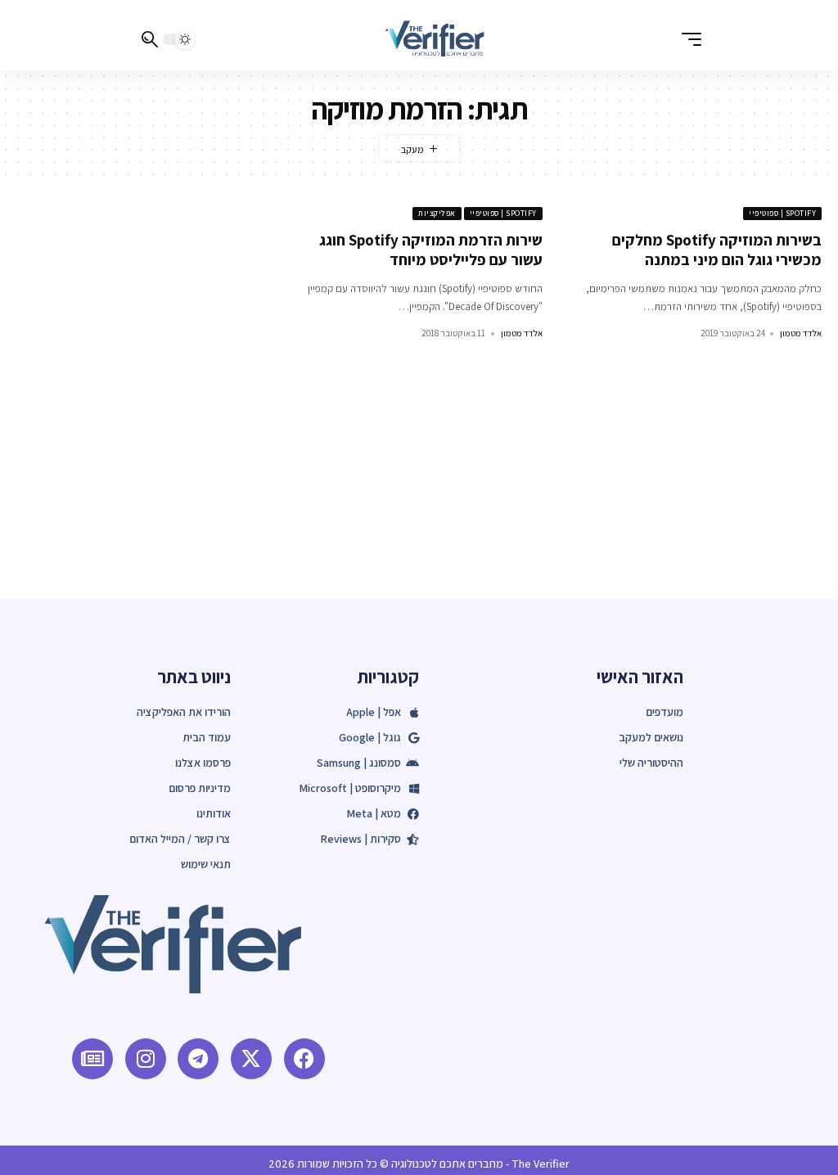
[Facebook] (304, 1058)
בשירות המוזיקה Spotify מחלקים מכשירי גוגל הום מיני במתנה (717, 250)
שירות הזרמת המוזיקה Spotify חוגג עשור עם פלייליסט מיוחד (431, 250)
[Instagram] (145, 1058)
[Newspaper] (92, 1058)
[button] (687, 39)
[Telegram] (198, 1058)
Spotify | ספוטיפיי (782, 213)
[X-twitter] (251, 1058)
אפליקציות (437, 213)
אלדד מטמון (801, 333)
